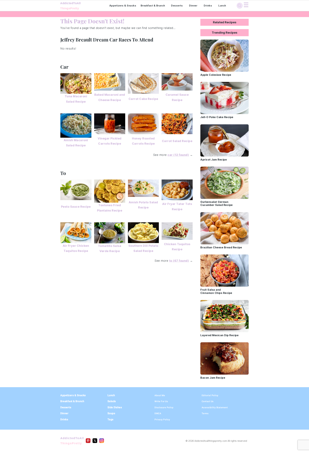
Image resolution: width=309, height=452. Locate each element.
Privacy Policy (162, 419)
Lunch (222, 5)
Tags (110, 419)
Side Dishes (115, 407)
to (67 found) (179, 260)
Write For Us (161, 401)
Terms (205, 413)
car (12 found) (178, 155)
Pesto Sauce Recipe (76, 206)
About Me (159, 395)
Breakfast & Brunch (153, 5)
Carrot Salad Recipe (177, 141)
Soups (111, 413)
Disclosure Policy (163, 407)
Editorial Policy (210, 395)
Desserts (177, 5)
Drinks (208, 5)
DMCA (157, 413)
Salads (112, 401)
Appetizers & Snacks (122, 5)
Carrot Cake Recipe (143, 99)
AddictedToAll (70, 6)
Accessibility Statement (215, 407)
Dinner (193, 5)
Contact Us (208, 401)
